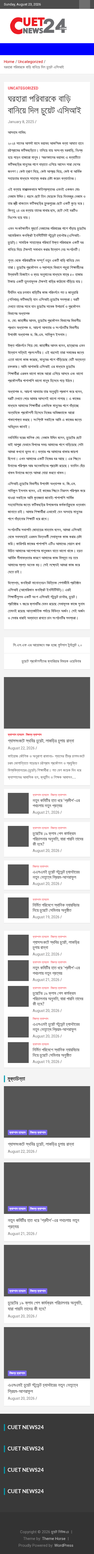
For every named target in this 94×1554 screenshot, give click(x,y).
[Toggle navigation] (10, 49)
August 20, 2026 (46, 851)
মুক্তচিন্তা (16, 1078)
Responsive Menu (84, 4)
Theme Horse (54, 1538)
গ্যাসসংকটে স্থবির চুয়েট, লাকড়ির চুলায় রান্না (41, 741)
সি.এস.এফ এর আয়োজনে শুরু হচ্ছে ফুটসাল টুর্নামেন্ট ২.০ (47, 645)
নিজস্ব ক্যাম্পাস (34, 734)
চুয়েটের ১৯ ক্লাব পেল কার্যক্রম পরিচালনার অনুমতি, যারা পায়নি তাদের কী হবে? (58, 838)
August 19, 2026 (46, 917)
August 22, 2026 (21, 748)
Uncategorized (23, 88)
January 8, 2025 (21, 122)
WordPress (63, 1545)
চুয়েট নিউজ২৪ (60, 1532)
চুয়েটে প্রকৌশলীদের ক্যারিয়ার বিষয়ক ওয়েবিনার (51, 661)
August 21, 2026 (46, 812)
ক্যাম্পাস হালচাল (16, 734)
